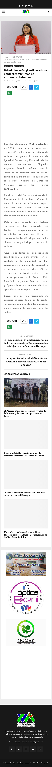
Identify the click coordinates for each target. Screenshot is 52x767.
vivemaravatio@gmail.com (32, 742)
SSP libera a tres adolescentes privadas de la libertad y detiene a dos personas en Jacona (25, 413)
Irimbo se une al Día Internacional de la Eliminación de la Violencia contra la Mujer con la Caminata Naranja (26, 343)
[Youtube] (33, 749)
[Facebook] (12, 749)
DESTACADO (9, 66)
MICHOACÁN (18, 66)
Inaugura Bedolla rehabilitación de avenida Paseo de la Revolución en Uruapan (26, 361)
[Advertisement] (26, 121)
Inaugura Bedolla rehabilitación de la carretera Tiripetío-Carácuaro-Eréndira (24, 454)
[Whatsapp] (40, 749)
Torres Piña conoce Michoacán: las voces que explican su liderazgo (24, 493)
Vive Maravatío (43, 763)
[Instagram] (26, 749)
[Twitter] (19, 749)
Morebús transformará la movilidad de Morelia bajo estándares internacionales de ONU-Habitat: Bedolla (25, 535)
